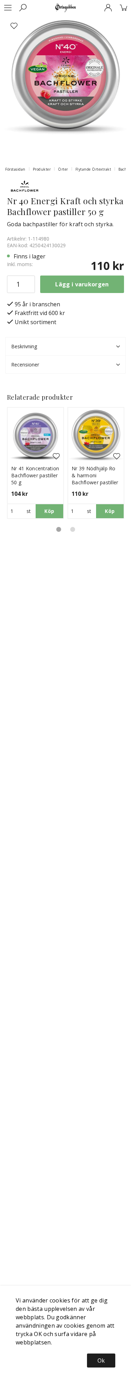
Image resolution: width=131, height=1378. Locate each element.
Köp (49, 511)
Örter (63, 169)
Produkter (42, 169)
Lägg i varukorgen (82, 284)
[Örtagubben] (65, 7)
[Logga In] (108, 7)
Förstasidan (15, 169)
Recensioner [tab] (25, 364)
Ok (101, 1360)
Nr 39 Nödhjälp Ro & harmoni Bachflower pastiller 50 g (95, 479)
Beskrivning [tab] (24, 346)
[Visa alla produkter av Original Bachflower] (24, 186)
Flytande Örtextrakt (93, 169)
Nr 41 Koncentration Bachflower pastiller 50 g (35, 475)
